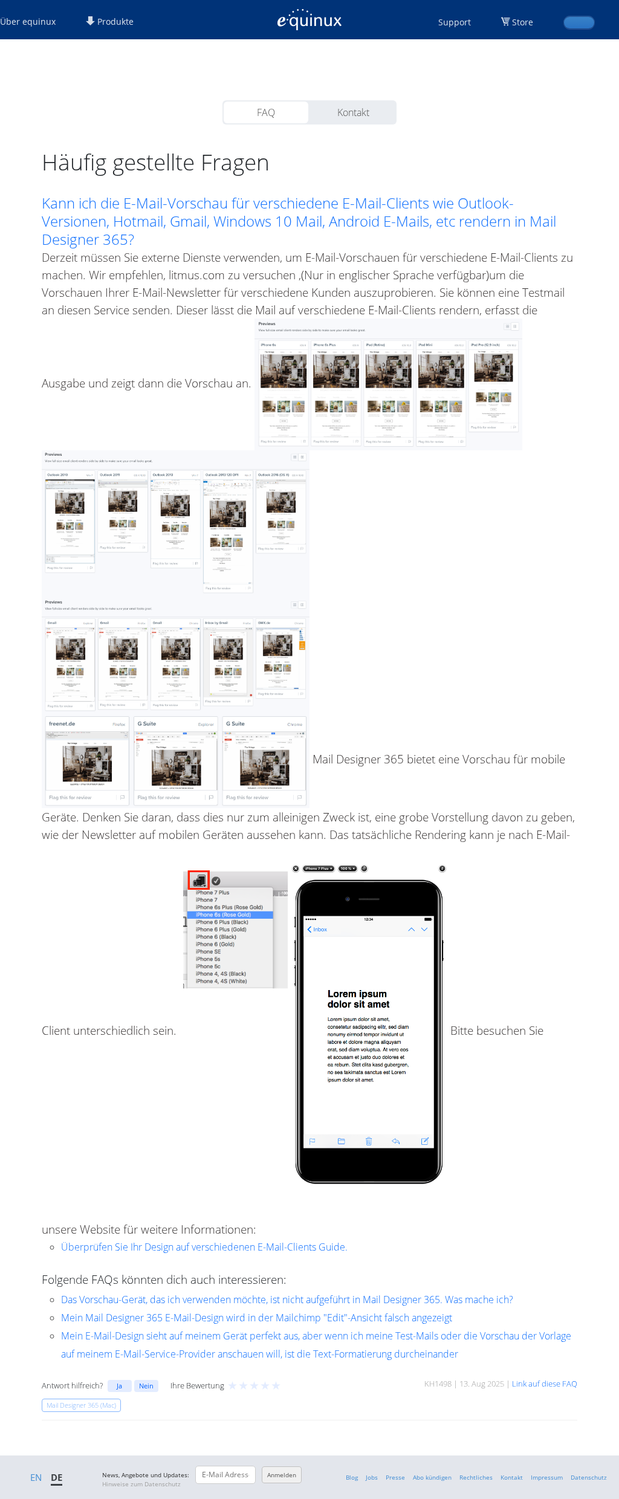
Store (522, 22)
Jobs (372, 1477)
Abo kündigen (432, 1477)
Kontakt (353, 112)
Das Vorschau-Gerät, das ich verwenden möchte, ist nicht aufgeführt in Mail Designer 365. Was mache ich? (287, 1299)
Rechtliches (476, 1477)
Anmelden (281, 1475)
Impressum (547, 1477)
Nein (146, 1385)
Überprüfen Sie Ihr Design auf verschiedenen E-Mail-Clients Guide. (204, 1247)
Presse (395, 1477)
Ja (119, 1385)
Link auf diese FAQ (544, 1383)
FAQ (266, 112)
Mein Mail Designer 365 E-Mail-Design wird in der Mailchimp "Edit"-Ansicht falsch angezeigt (256, 1317)
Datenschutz (589, 1477)
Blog (352, 1477)
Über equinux (28, 21)
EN (36, 1477)
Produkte (114, 21)
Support (454, 22)
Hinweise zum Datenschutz (141, 1484)
